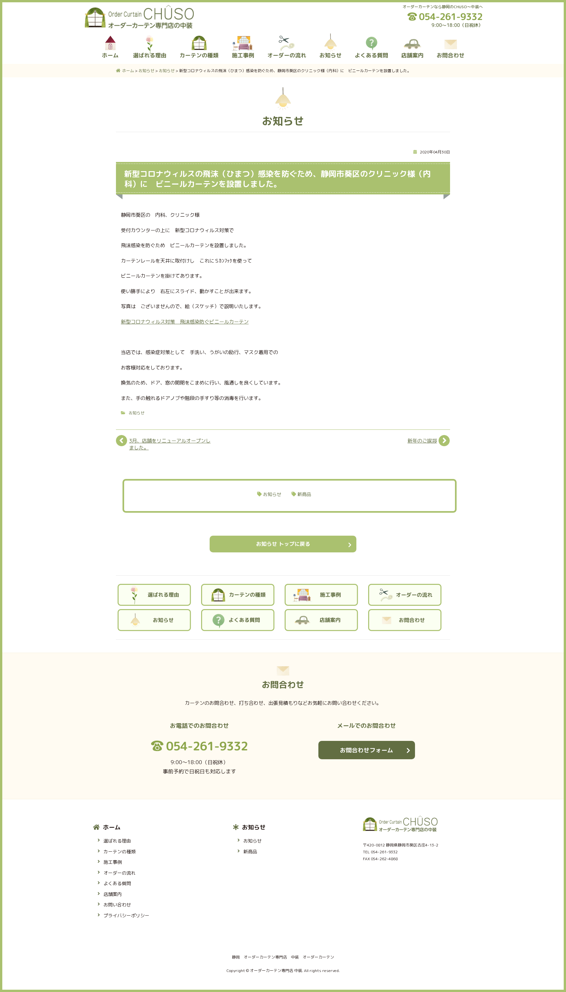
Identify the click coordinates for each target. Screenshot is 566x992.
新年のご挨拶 (422, 440)
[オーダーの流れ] (286, 37)
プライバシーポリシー (126, 915)
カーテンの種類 (120, 851)
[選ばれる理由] (149, 37)
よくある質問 (117, 883)
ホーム (112, 827)
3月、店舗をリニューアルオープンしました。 (170, 444)
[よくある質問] (371, 37)
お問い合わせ (117, 905)
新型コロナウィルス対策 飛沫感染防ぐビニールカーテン (185, 321)
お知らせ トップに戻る (283, 543)
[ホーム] (111, 37)
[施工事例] (243, 37)
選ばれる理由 (117, 841)
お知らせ (136, 413)
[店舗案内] (412, 37)
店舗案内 (113, 894)
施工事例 (113, 862)
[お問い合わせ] (450, 37)
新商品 (304, 494)
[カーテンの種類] (198, 37)
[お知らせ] (330, 37)
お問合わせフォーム (366, 750)
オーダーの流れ (120, 873)
